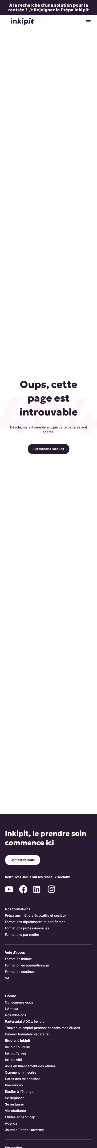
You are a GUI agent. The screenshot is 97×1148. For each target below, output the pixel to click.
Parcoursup (14, 1085)
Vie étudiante (15, 1111)
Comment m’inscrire (20, 1072)
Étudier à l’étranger (20, 1091)
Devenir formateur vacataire (26, 1034)
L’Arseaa (11, 1009)
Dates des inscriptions (22, 1079)
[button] (88, 21)
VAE (8, 978)
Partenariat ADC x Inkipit (24, 1021)
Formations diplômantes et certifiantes (35, 922)
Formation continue (20, 972)
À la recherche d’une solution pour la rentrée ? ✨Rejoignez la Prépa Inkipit (48, 7)
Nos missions (15, 1015)
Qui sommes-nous (19, 1002)
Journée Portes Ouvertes (24, 1130)
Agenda (11, 1123)
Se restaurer (14, 1104)
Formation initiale (18, 959)
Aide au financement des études (30, 1066)
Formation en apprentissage (27, 965)
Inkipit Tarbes (16, 1053)
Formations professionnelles (27, 928)
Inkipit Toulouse (17, 1047)
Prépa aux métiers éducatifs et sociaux (35, 915)
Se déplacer (14, 1098)
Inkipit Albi (13, 1060)
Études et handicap (20, 1117)
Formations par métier (22, 934)
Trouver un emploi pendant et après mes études (42, 1028)
